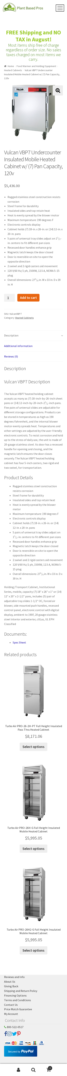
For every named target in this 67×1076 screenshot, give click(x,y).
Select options (33, 746)
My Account (11, 1014)
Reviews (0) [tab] (11, 356)
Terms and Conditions (17, 1000)
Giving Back (11, 986)
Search (33, 1070)
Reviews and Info (14, 977)
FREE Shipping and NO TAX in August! (33, 36)
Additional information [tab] (18, 346)
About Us (9, 981)
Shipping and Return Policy (20, 991)
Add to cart (28, 297)
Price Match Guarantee (18, 1009)
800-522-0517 (14, 1027)
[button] (58, 90)
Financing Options (15, 995)
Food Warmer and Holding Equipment (36, 66)
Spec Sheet (19, 642)
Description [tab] (11, 335)
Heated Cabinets (13, 70)
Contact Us (11, 1005)
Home (11, 66)
